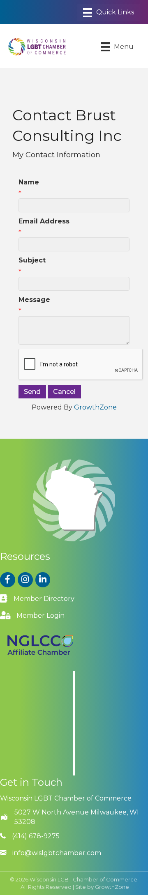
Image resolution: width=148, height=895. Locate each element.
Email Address (43, 221)
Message (34, 300)
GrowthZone (95, 407)
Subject (32, 260)
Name (28, 182)
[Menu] (108, 12)
